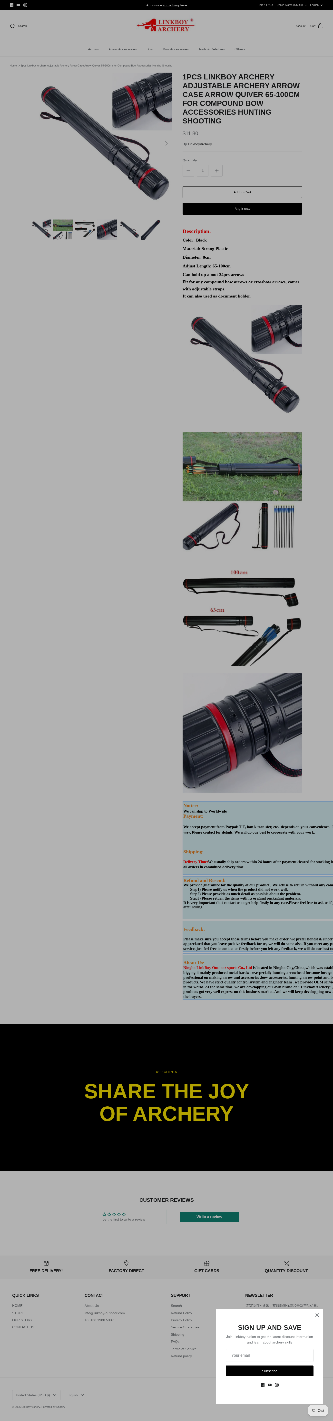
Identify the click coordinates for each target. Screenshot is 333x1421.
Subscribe (269, 1371)
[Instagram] (277, 1385)
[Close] (317, 1315)
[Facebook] (262, 1385)
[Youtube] (270, 1385)
